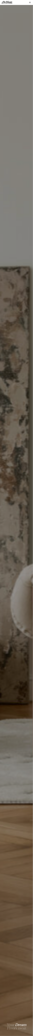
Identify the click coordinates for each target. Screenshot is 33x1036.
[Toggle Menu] (29, 2)
